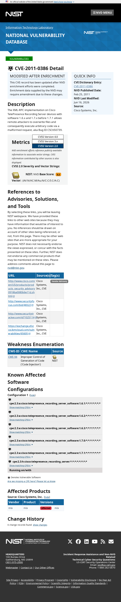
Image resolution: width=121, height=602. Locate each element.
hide (32, 395)
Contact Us (26, 567)
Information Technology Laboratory (29, 27)
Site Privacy (12, 579)
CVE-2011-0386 (83, 86)
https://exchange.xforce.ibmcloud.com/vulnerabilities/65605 (21, 329)
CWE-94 (12, 357)
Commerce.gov (45, 586)
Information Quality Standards (89, 583)
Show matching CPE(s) (20, 407)
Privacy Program (45, 579)
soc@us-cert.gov (106, 564)
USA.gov (75, 586)
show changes (40, 524)
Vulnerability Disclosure (83, 579)
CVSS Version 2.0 (48, 146)
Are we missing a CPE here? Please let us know (31, 481)
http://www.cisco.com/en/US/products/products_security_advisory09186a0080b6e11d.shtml (21, 288)
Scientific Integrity (61, 583)
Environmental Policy (37, 583)
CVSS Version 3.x (48, 141)
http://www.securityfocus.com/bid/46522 (21, 303)
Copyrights (62, 579)
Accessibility (27, 579)
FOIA (21, 583)
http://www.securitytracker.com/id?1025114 (21, 315)
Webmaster (12, 567)
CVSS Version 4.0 (48, 137)
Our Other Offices (44, 567)
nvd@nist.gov (16, 268)
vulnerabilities (19, 58)
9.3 (58, 174)
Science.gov (62, 586)
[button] (102, 13)
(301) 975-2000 (14, 562)
